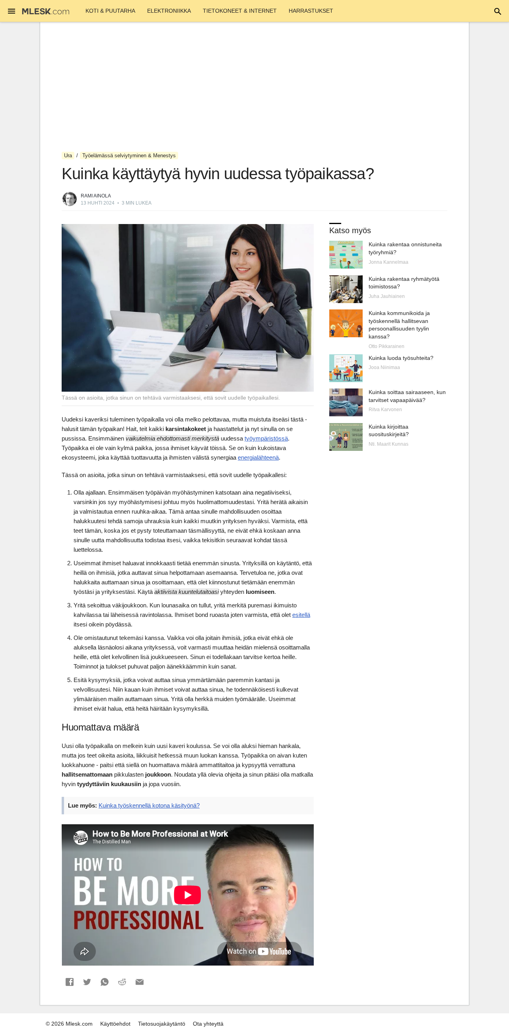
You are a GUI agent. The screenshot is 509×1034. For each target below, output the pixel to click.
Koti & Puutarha (110, 11)
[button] (70, 982)
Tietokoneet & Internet (240, 11)
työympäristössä (266, 438)
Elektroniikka (169, 11)
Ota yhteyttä (208, 1023)
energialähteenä (258, 457)
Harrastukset (311, 11)
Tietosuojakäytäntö (161, 1023)
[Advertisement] (254, 87)
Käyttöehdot (115, 1023)
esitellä (301, 614)
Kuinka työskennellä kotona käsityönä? (149, 805)
